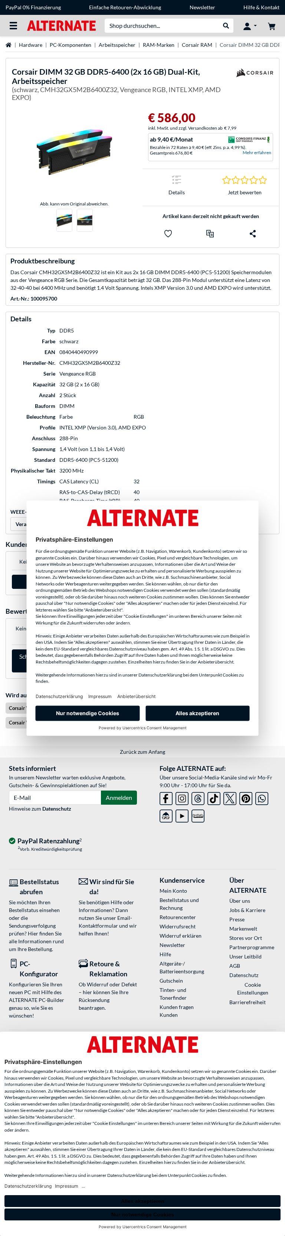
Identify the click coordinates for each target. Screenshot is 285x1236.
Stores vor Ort (245, 938)
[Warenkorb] (271, 25)
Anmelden (119, 797)
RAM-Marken (158, 45)
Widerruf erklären (181, 935)
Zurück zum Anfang (142, 752)
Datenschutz (56, 808)
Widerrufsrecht (178, 926)
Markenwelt (243, 928)
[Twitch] (197, 814)
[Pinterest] (245, 797)
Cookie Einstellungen (252, 989)
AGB (234, 966)
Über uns (239, 901)
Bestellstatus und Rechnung (179, 904)
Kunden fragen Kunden (177, 1011)
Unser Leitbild (245, 956)
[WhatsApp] (261, 797)
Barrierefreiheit (247, 1002)
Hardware (30, 45)
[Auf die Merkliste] (168, 233)
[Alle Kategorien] (13, 25)
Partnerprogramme (251, 947)
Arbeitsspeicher (117, 45)
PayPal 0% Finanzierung (33, 7)
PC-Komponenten (70, 45)
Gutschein (171, 980)
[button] (210, 233)
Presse (237, 919)
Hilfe (249, 7)
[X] (229, 797)
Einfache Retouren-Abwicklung (125, 7)
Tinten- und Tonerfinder (173, 994)
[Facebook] (166, 797)
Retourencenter (178, 917)
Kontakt (270, 7)
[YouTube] (182, 814)
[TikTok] (213, 797)
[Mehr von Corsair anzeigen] (254, 86)
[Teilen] (252, 233)
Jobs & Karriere (247, 910)
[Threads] (197, 797)
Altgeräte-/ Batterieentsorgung (182, 967)
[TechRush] (166, 814)
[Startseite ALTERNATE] (61, 25)
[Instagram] (182, 797)
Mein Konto (173, 891)
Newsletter (202, 7)
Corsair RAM (197, 45)
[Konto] (250, 25)
